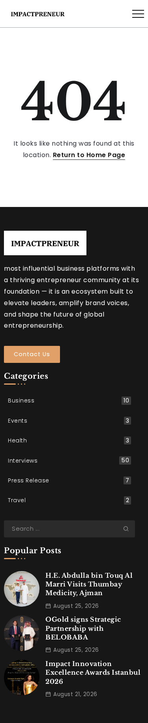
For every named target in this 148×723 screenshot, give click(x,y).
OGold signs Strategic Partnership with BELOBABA (83, 628)
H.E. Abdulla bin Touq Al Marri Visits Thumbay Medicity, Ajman (89, 584)
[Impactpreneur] (37, 13)
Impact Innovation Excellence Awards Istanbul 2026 (93, 672)
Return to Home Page (89, 154)
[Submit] (129, 528)
